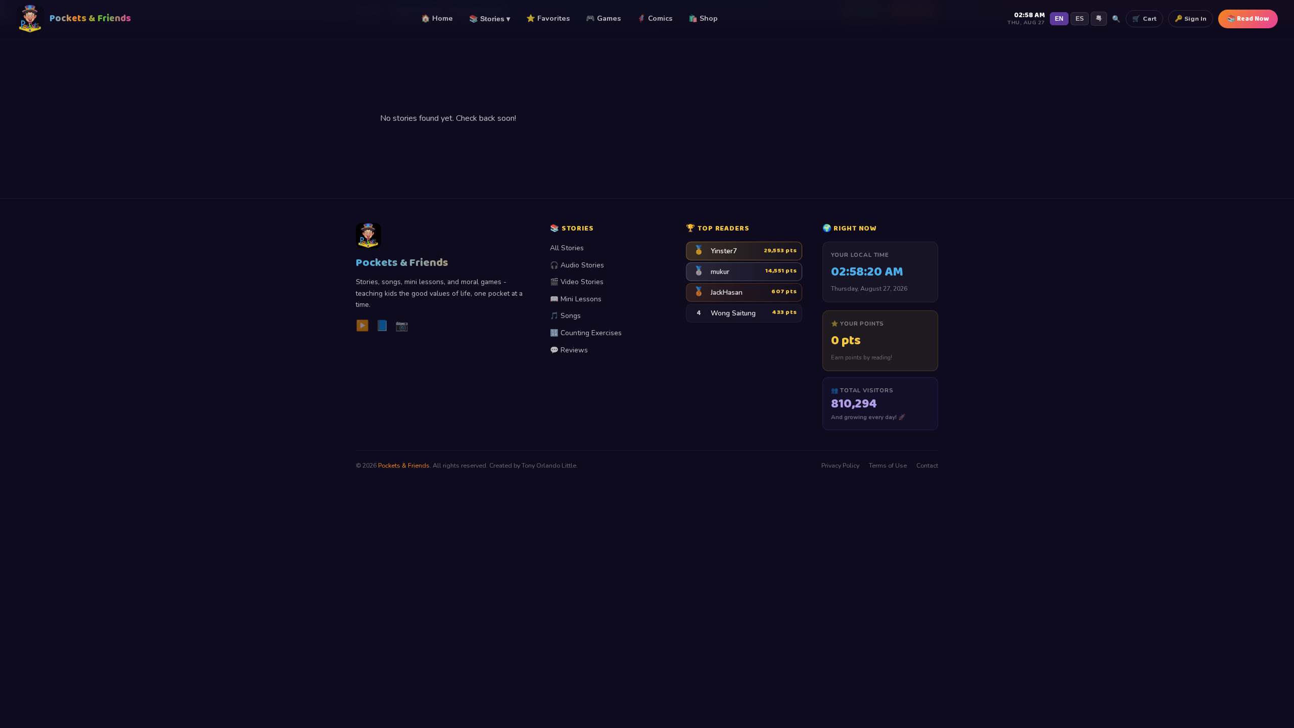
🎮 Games (603, 18)
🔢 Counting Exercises (586, 333)
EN (1059, 18)
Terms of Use (888, 465)
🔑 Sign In (1191, 18)
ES (1080, 18)
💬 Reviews (569, 350)
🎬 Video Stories (577, 282)
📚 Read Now (1248, 19)
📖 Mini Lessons (576, 299)
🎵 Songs (565, 316)
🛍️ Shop (703, 18)
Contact (927, 465)
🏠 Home (437, 18)
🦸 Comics (654, 18)
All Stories (567, 248)
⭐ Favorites (548, 18)
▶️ (362, 326)
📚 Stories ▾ (489, 19)
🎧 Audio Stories (577, 265)
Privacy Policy (840, 465)
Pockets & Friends (404, 465)
